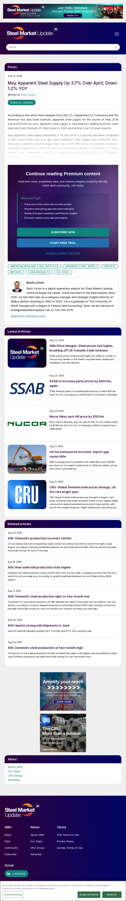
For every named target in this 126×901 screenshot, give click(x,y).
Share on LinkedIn (21, 102)
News (8, 834)
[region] (63, 891)
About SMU (15, 767)
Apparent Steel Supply (81, 266)
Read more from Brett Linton (28, 316)
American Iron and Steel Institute (34, 266)
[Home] (38, 33)
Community (11, 847)
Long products (39, 272)
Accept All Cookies (89, 894)
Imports (16, 272)
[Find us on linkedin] (16, 873)
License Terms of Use (70, 847)
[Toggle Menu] (117, 34)
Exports (109, 266)
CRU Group (15, 775)
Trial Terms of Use (68, 834)
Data (7, 841)
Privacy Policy (65, 841)
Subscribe (10, 854)
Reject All (112, 894)
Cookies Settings (13, 894)
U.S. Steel (63, 272)
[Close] (121, 885)
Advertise (14, 780)
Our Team (14, 771)
